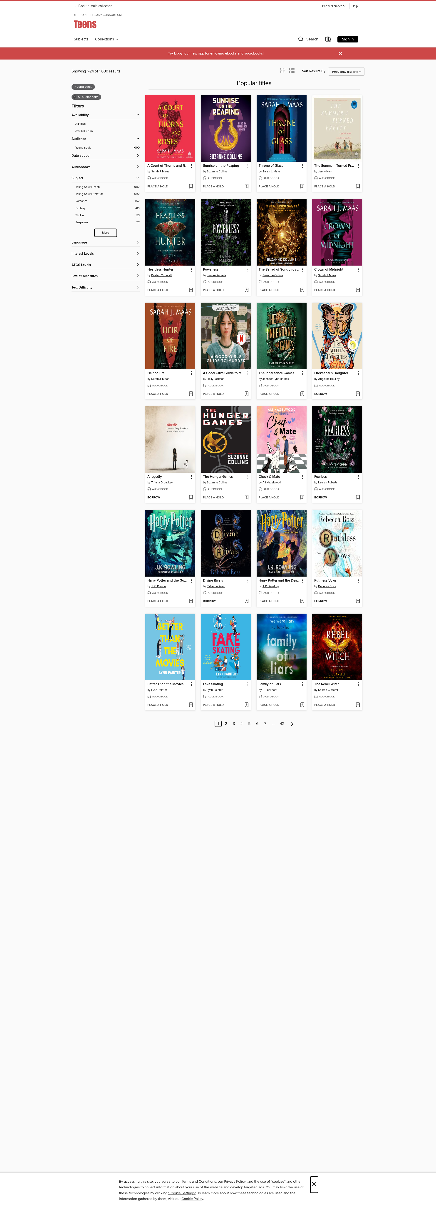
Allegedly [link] (154, 477)
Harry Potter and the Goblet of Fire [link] (168, 581)
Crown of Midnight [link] (328, 270)
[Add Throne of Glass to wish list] (302, 187)
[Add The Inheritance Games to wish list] (302, 394)
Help (355, 6)
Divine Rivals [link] (213, 581)
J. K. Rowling (159, 586)
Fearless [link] (320, 477)
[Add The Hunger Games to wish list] (246, 498)
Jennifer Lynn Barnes (276, 379)
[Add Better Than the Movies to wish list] (191, 705)
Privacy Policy (234, 1181)
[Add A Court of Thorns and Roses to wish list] (191, 187)
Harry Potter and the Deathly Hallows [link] (279, 581)
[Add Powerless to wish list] (246, 290)
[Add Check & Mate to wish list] (302, 498)
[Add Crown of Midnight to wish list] (358, 290)
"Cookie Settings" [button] (182, 1193)
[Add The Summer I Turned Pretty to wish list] (358, 187)
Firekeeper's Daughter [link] (331, 373)
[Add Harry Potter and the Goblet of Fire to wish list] (191, 601)
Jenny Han (325, 171)
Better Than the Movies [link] (165, 684)
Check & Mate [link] (269, 477)
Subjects (81, 39)
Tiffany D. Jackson (162, 482)
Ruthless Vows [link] (325, 581)
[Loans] (328, 40)
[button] (334, 6)
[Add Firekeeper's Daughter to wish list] (358, 394)
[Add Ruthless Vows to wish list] (358, 601)
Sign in (348, 39)
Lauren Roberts (216, 275)
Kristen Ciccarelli (161, 275)
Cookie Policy (192, 1199)
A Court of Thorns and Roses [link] (168, 166)
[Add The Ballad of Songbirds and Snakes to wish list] (302, 290)
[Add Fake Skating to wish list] (246, 705)
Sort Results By (313, 71)
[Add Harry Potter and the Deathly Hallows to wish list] (302, 601)
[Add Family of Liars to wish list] (302, 705)
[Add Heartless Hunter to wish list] (191, 290)
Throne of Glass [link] (271, 166)
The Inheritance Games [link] (276, 373)
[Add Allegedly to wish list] (191, 498)
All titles (80, 124)
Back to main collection (94, 6)
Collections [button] (105, 39)
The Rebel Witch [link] (326, 684)
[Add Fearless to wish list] (358, 498)
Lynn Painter (159, 690)
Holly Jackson (215, 379)
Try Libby (175, 53)
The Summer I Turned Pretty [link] (335, 166)
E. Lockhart (270, 690)
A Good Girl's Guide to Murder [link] (224, 373)
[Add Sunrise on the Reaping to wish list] (246, 187)
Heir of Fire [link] (155, 373)
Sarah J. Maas (160, 171)
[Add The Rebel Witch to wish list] (358, 705)
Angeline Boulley (328, 379)
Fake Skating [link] (213, 684)
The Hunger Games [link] (218, 477)
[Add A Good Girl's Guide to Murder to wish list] (246, 394)
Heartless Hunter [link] (160, 270)
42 (282, 723)
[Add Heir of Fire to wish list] (191, 394)
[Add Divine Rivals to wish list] (246, 601)
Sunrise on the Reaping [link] (221, 166)
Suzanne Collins (217, 171)
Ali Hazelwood (272, 482)
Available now (84, 131)
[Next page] (292, 724)
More (105, 233)
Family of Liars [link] (270, 684)
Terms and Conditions (199, 1181)
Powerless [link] (210, 270)
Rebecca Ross (216, 586)
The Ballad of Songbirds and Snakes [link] (279, 270)
